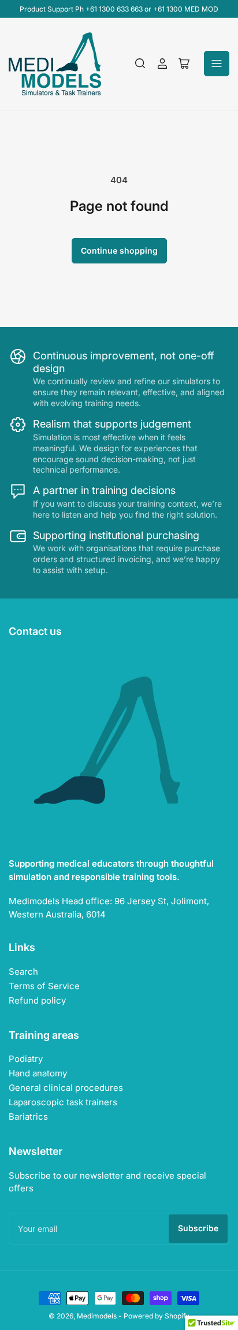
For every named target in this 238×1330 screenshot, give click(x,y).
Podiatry (26, 1058)
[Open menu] (216, 63)
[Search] (140, 63)
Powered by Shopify (156, 1316)
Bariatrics (28, 1116)
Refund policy (37, 1000)
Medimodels (97, 1316)
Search (23, 971)
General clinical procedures (66, 1087)
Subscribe (198, 1228)
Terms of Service (44, 985)
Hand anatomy (38, 1073)
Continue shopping (119, 250)
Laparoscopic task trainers (63, 1102)
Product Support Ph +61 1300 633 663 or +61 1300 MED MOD (119, 9)
